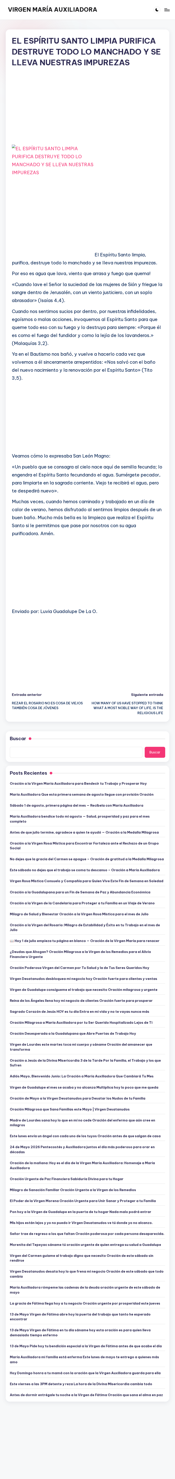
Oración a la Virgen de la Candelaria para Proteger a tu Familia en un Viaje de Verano (82, 903)
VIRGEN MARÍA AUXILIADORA (52, 9)
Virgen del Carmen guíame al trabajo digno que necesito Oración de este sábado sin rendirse (81, 1258)
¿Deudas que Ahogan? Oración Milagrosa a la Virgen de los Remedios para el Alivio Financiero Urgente (80, 954)
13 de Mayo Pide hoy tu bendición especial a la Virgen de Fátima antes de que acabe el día (86, 1346)
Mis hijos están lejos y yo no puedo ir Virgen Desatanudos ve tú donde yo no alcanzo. (81, 1223)
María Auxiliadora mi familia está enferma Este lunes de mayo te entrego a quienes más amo (84, 1359)
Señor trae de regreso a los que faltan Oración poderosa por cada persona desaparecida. (87, 1234)
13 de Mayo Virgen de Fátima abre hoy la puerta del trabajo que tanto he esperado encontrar (80, 1316)
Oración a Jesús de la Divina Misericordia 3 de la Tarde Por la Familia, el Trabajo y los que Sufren (85, 1063)
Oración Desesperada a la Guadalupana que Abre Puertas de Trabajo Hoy (73, 1034)
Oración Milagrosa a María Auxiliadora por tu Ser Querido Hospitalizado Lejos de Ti (81, 1023)
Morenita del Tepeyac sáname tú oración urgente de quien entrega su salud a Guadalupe (85, 1245)
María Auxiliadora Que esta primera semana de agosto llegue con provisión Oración (82, 794)
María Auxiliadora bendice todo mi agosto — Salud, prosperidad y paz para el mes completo (80, 819)
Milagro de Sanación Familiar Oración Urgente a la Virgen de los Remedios (73, 1190)
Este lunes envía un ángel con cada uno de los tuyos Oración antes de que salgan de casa (85, 1136)
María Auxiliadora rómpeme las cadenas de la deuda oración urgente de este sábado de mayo (85, 1290)
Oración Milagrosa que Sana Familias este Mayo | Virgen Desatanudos (70, 1109)
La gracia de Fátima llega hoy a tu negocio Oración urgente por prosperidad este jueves (85, 1303)
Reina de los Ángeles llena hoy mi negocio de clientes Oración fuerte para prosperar (81, 1001)
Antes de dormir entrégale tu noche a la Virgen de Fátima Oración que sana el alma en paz (86, 1395)
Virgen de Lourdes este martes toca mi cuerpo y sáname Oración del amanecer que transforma (81, 1047)
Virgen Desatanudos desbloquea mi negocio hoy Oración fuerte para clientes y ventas (83, 979)
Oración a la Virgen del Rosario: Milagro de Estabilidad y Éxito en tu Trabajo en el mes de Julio (85, 927)
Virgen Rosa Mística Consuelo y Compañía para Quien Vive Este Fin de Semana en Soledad (86, 881)
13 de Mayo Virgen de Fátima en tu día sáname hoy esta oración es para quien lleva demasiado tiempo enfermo (80, 1332)
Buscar (18, 738)
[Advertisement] (87, 110)
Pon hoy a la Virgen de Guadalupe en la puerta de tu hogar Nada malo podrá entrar (80, 1212)
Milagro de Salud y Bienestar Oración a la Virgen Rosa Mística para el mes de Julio (79, 914)
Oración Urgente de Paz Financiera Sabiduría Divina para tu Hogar (67, 1179)
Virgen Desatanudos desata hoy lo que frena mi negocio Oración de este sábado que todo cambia (87, 1274)
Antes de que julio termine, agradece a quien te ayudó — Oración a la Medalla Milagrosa (84, 832)
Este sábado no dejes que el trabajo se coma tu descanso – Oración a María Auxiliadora (85, 870)
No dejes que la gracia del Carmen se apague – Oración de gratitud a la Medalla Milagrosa (87, 859)
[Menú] (166, 9)
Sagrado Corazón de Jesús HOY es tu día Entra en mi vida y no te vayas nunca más (79, 1012)
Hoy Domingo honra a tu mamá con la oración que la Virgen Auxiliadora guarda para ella (85, 1373)
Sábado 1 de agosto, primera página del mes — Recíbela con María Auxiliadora (76, 805)
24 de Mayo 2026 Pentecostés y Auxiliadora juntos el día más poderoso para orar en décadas (82, 1149)
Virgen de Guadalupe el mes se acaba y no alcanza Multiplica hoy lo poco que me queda (84, 1087)
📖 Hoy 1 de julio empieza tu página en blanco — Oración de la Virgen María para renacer (85, 941)
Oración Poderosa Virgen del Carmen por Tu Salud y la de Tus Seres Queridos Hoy (79, 968)
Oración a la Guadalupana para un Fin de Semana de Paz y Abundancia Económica (80, 892)
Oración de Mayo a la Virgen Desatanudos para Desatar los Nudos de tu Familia (77, 1098)
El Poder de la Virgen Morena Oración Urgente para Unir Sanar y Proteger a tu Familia (83, 1201)
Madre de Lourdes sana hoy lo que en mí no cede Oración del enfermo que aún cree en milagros (82, 1122)
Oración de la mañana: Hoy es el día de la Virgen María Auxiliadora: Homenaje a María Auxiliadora (82, 1165)
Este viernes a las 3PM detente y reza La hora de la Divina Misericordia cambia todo (81, 1384)
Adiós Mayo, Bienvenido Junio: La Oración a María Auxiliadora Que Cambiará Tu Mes (82, 1076)
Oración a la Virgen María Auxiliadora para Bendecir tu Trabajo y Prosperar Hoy (78, 784)
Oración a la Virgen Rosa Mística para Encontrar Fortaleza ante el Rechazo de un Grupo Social (84, 845)
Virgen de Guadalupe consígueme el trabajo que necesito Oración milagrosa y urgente (83, 990)
